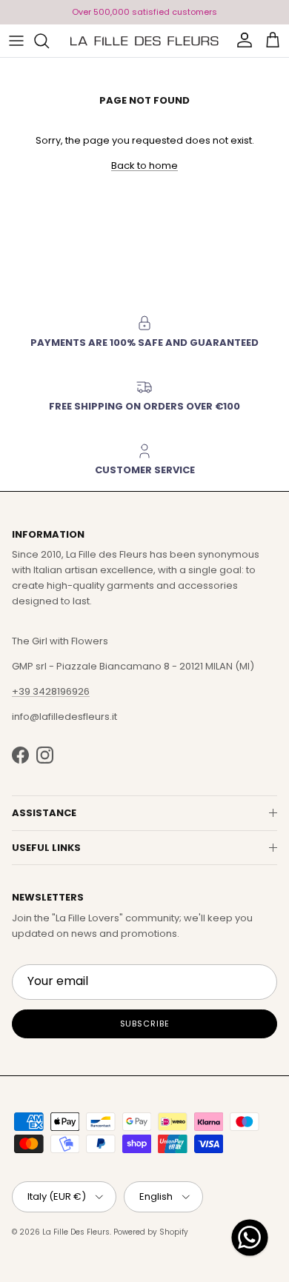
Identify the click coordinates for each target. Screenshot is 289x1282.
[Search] (49, 40)
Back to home (144, 165)
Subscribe (145, 1023)
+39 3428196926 (51, 691)
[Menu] (16, 40)
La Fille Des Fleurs (76, 1232)
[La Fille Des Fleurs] (144, 41)
